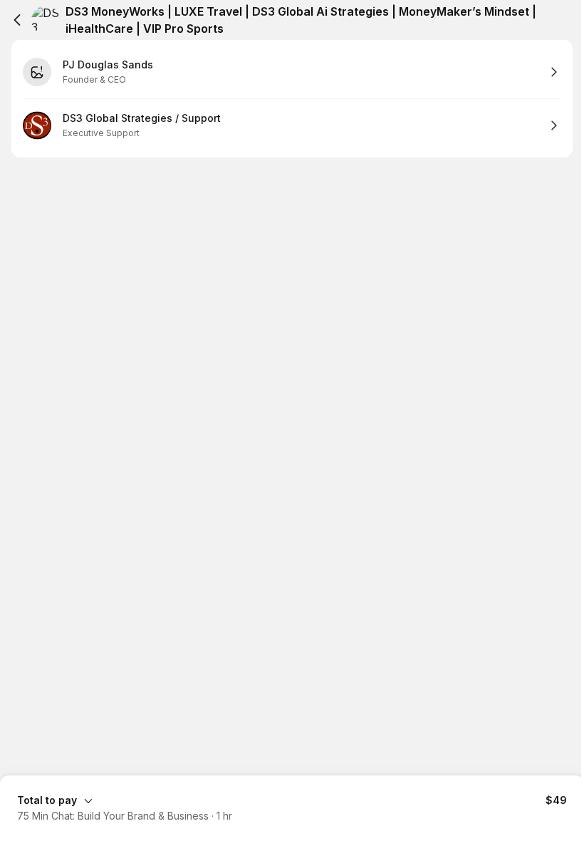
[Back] (17, 20)
